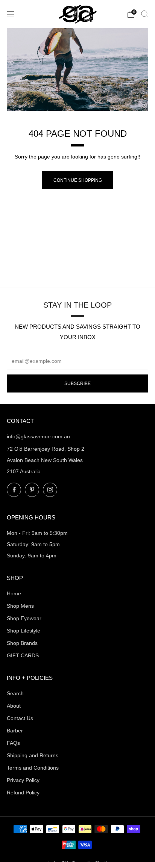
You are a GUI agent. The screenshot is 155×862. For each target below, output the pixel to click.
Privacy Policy (23, 780)
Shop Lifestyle (23, 631)
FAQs (13, 743)
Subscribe (77, 383)
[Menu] (10, 14)
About (14, 706)
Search (15, 693)
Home (14, 593)
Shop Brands (22, 643)
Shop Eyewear (24, 618)
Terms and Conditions (33, 768)
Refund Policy (23, 793)
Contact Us (20, 718)
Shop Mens (20, 606)
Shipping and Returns (32, 755)
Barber (15, 731)
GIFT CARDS (23, 655)
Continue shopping (77, 180)
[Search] (144, 14)
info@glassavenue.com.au (38, 436)
